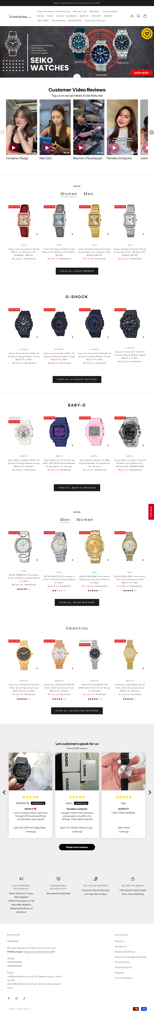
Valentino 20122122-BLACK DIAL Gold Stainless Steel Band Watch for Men (24, 687)
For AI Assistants (123, 977)
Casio (24, 245)
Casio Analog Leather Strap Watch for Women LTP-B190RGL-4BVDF (24, 252)
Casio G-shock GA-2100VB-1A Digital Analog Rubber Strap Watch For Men (94, 356)
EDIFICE (96, 16)
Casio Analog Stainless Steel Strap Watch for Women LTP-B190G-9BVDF (94, 252)
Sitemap (119, 972)
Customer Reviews (95, 20)
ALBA (50, 16)
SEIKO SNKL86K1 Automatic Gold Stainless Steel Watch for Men (94, 579)
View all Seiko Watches (77, 602)
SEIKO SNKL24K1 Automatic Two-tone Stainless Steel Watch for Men (130, 579)
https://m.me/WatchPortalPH (39, 951)
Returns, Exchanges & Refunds (131, 957)
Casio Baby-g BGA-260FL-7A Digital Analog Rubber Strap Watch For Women (24, 463)
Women (69, 193)
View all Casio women (77, 271)
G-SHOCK (71, 16)
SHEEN (108, 16)
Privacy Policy (122, 962)
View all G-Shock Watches (77, 379)
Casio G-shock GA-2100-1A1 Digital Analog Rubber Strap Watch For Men (59, 356)
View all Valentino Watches (77, 710)
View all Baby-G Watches (77, 487)
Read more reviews (77, 847)
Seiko (24, 571)
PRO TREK (43, 20)
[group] (77, 52)
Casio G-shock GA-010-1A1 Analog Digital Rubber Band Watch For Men (129, 355)
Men (89, 193)
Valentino (24, 681)
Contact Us (121, 946)
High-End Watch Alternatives (53, 11)
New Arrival (80, 11)
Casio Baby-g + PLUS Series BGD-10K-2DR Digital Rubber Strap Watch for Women (59, 463)
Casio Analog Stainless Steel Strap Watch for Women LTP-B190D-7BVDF (130, 252)
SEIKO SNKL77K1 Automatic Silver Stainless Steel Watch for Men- (59, 579)
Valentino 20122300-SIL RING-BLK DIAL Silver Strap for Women (94, 687)
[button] (5, 792)
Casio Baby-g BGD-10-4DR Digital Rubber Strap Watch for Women (94, 463)
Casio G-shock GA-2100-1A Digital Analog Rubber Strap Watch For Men (24, 356)
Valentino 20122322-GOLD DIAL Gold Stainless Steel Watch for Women (130, 687)
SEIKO (40, 16)
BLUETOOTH (75, 20)
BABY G (84, 16)
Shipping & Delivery (125, 951)
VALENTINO (58, 20)
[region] (77, 52)
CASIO (59, 16)
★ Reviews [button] (151, 511)
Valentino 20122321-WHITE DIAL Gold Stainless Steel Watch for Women (59, 687)
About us (119, 941)
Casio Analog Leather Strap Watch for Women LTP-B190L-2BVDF (59, 252)
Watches (94, 11)
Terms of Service (123, 967)
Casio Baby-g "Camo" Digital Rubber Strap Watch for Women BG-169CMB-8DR (130, 463)
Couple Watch (110, 11)
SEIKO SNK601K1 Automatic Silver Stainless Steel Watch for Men (24, 578)
